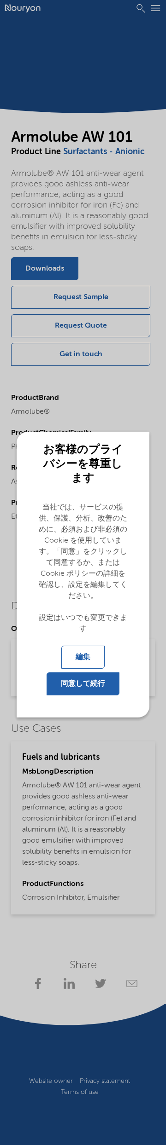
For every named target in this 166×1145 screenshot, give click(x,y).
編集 (83, 657)
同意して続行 (83, 684)
